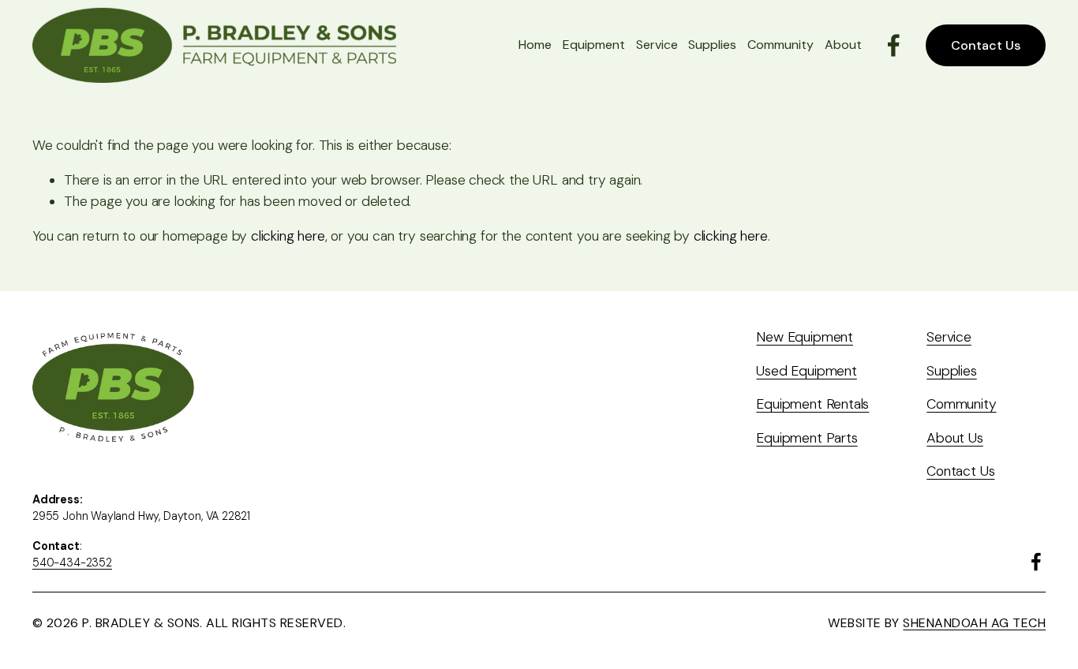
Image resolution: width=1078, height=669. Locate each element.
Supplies (712, 44)
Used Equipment (806, 370)
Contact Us (985, 45)
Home (535, 44)
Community (780, 44)
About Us (954, 438)
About (843, 44)
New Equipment (804, 337)
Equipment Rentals (812, 404)
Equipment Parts (806, 438)
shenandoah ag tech (974, 623)
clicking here (288, 236)
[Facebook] (894, 45)
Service (657, 44)
